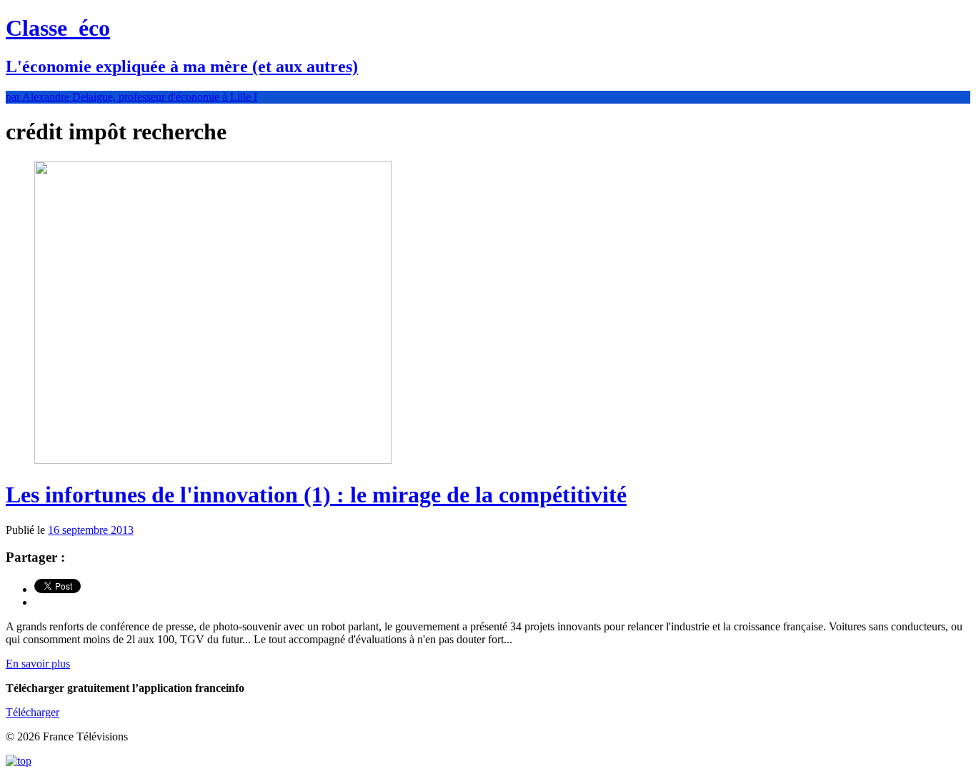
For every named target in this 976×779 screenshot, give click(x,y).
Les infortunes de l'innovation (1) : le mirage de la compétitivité (316, 494)
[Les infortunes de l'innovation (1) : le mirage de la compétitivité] (213, 460)
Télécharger (32, 712)
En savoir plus (38, 664)
